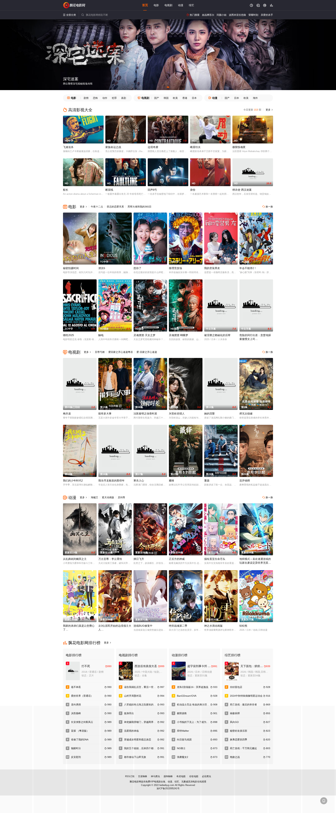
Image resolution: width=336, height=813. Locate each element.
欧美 (175, 98)
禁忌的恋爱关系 (115, 206)
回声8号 (152, 189)
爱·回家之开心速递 (146, 352)
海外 (255, 98)
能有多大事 (104, 413)
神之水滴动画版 (213, 625)
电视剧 (168, 5)
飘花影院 (74, 5)
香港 (184, 98)
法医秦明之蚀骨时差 (145, 413)
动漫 (180, 5)
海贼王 (94, 497)
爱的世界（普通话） (82, 695)
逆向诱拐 (76, 704)
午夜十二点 (97, 206)
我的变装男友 (212, 268)
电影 (156, 5)
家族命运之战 (113, 147)
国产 (156, 98)
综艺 (191, 5)
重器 (206, 480)
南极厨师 (235, 713)
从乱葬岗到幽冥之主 (75, 558)
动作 (104, 98)
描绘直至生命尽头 (214, 558)
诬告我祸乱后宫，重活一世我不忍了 (143, 687)
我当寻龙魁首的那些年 (111, 480)
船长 (65, 189)
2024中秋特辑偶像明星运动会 (246, 695)
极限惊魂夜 (239, 147)
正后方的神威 (177, 558)
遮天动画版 (108, 497)
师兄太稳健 (246, 413)
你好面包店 (236, 687)
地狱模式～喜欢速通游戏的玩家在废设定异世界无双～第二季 (255, 562)
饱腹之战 (235, 757)
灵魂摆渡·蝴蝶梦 (178, 335)
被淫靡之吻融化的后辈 (217, 335)
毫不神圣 (76, 687)
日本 (194, 98)
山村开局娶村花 (132, 695)
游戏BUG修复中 (143, 625)
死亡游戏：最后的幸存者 (243, 704)
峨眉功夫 (195, 147)
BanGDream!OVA (186, 695)
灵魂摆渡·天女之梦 (144, 335)
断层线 (109, 189)
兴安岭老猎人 (177, 413)
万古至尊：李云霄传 (110, 558)
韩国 (166, 98)
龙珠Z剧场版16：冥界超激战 (192, 687)
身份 (192, 189)
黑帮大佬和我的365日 (139, 206)
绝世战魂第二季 (178, 625)
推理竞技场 (175, 268)
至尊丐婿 (100, 352)
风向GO (234, 722)
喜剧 (123, 98)
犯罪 (114, 98)
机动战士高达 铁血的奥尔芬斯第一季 (197, 704)
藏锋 (171, 480)
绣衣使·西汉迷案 (242, 189)
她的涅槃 (209, 413)
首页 (145, 5)
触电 (101, 335)
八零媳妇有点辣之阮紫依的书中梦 (142, 704)
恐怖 (95, 98)
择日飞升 (139, 558)
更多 (269, 109)
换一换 (267, 206)
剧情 (86, 98)
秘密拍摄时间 (71, 268)
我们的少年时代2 (73, 480)
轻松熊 (243, 625)
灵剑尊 (121, 497)
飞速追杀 (68, 147)
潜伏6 (101, 268)
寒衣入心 (139, 480)
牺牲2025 (68, 335)
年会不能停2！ (248, 268)
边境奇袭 (153, 147)
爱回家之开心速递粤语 (120, 352)
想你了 (137, 268)
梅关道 (67, 413)
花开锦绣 (244, 480)
